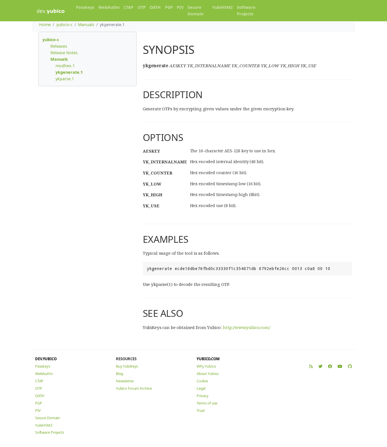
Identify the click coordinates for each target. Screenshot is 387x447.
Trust (201, 410)
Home (45, 24)
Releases (58, 46)
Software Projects (246, 10)
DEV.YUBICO (46, 358)
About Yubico (208, 373)
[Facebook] (330, 366)
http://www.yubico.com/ (246, 327)
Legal (201, 388)
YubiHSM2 (222, 7)
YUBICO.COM (208, 358)
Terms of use (207, 403)
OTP (142, 7)
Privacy (203, 395)
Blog (119, 373)
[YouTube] (340, 366)
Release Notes (64, 52)
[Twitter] (320, 366)
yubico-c (64, 24)
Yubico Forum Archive (134, 388)
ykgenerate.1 (69, 72)
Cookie (202, 380)
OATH (155, 7)
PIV (180, 7)
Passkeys (85, 7)
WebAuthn (109, 7)
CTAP (128, 7)
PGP (169, 7)
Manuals (86, 24)
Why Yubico (206, 366)
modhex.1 (65, 65)
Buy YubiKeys (127, 366)
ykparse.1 (65, 78)
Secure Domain (195, 10)
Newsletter (125, 380)
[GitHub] (350, 366)
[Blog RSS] (311, 366)
